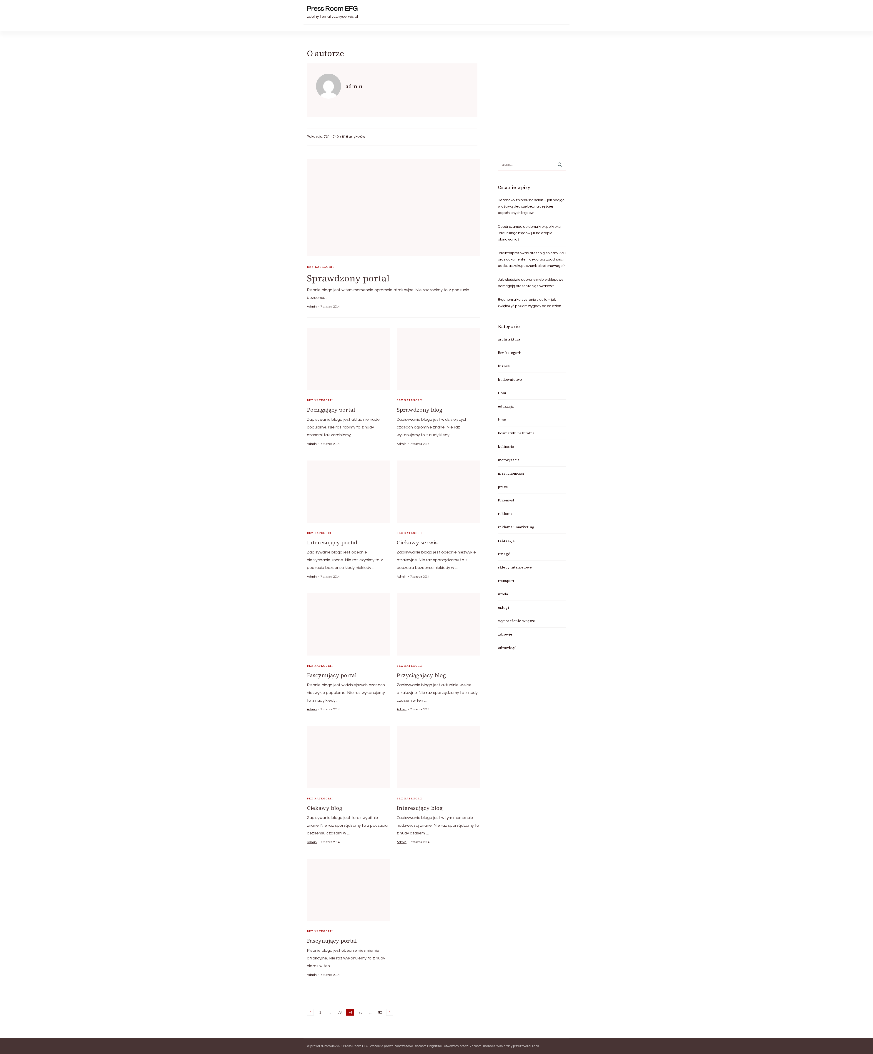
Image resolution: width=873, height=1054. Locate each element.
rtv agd (504, 553)
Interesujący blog (420, 808)
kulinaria (506, 446)
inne (502, 419)
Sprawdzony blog (419, 409)
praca (503, 486)
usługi (503, 607)
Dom (502, 392)
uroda (503, 593)
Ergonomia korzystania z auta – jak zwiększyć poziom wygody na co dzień (529, 303)
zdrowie (505, 634)
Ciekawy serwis (417, 542)
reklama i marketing (516, 526)
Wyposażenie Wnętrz (516, 620)
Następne (389, 1012)
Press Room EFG (332, 8)
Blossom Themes (482, 1046)
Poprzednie (310, 1012)
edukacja (506, 406)
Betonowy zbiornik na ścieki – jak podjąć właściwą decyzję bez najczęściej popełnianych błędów (531, 206)
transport (506, 580)
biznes (504, 365)
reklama (505, 513)
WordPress (530, 1046)
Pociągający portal (331, 409)
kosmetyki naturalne (516, 433)
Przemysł (506, 500)
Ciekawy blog (324, 808)
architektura (509, 339)
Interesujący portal (332, 542)
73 (340, 1013)
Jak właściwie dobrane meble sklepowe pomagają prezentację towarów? (531, 283)
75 (361, 1013)
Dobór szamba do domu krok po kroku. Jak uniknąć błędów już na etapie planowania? (529, 233)
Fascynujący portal (332, 675)
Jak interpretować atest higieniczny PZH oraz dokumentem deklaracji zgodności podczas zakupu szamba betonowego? (532, 259)
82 (380, 1013)
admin (312, 306)
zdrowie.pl (507, 647)
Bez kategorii (320, 267)
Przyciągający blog (421, 675)
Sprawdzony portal (348, 278)
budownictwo (510, 379)
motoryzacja (508, 459)
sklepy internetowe (515, 567)
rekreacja (506, 540)
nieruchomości (511, 473)
